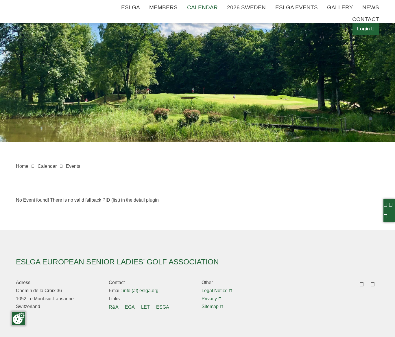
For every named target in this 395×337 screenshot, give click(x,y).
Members (163, 7)
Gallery (340, 7)
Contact (365, 19)
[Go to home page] (36, 25)
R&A (114, 307)
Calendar (202, 7)
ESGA (162, 307)
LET (145, 307)
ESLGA (130, 7)
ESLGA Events (296, 7)
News (370, 7)
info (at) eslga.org (140, 290)
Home (22, 166)
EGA (130, 307)
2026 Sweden (246, 7)
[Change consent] (18, 318)
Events (73, 166)
